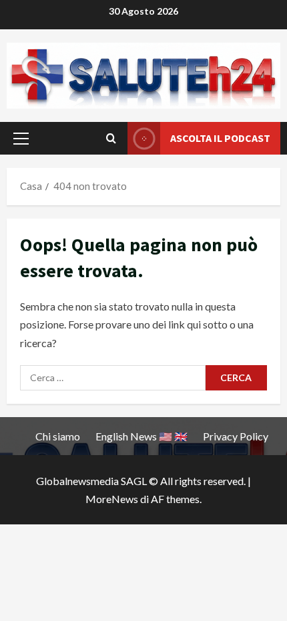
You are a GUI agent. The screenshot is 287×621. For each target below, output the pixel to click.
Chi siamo (57, 436)
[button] (21, 139)
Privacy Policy (235, 436)
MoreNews (111, 498)
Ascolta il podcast (220, 138)
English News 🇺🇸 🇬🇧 (141, 436)
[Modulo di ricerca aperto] (111, 138)
